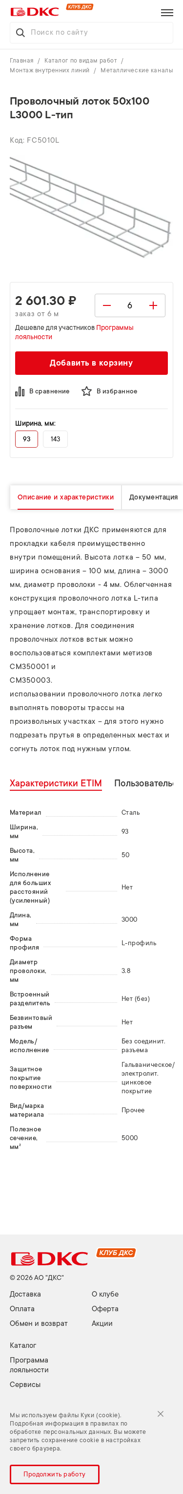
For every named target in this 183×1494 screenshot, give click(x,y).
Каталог (23, 1346)
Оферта (105, 1309)
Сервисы (25, 1385)
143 (55, 439)
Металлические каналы (137, 70)
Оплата (22, 1309)
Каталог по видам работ (81, 60)
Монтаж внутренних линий (50, 70)
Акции (102, 1324)
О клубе (105, 1294)
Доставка (25, 1294)
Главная (22, 60)
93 (26, 439)
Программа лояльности (29, 1365)
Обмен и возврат (39, 1324)
